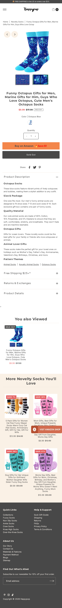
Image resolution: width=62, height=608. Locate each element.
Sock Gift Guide (41, 515)
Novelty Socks (17, 22)
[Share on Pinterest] (39, 167)
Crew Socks (8, 526)
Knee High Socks (11, 529)
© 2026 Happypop (21, 599)
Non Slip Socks (10, 520)
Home (5, 22)
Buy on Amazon (31, 145)
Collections (8, 515)
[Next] (14, 34)
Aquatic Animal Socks (29, 264)
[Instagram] (9, 595)
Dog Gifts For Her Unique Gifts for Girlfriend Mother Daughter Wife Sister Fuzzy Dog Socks (16, 478)
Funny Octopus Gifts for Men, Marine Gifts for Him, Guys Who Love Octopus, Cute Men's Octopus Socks (16, 355)
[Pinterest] (4, 595)
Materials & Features (12, 552)
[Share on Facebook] (29, 167)
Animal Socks (10, 264)
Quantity (31, 130)
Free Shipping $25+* (17, 273)
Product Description (17, 176)
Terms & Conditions (43, 529)
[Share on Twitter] (34, 167)
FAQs (36, 523)
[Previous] (7, 34)
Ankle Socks (8, 523)
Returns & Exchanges (17, 283)
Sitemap (6, 560)
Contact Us (8, 549)
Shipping (38, 518)
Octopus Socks (49, 264)
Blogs (5, 557)
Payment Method (11, 555)
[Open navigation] (4, 9)
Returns (37, 520)
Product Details (14, 293)
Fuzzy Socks (9, 518)
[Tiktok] (12, 595)
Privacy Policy (40, 526)
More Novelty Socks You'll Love (31, 381)
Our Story (7, 546)
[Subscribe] (52, 581)
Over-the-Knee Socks (13, 532)
